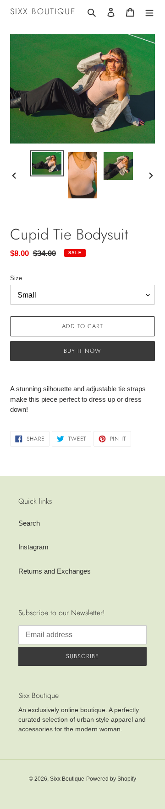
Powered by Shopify (111, 779)
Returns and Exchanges (54, 571)
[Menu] (149, 12)
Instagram (33, 547)
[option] (47, 163)
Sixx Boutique (43, 12)
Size (16, 278)
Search (29, 523)
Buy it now (82, 350)
